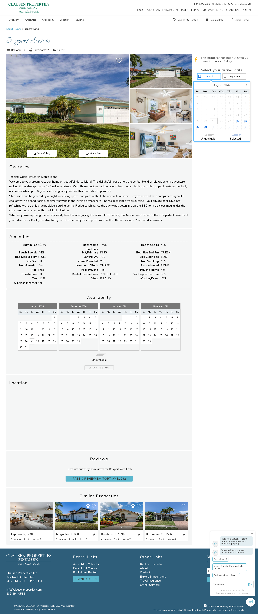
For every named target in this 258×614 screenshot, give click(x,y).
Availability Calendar (86, 564)
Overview (14, 19)
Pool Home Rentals (85, 572)
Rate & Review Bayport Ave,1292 (99, 478)
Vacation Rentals (159, 10)
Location (64, 19)
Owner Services (150, 585)
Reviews (80, 19)
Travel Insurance (150, 580)
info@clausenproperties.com (24, 589)
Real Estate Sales (151, 564)
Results (13, 28)
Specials (182, 10)
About (144, 568)
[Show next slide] (52, 516)
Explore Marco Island (206, 10)
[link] (31, 521)
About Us (232, 10)
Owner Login (86, 579)
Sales (247, 10)
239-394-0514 (15, 593)
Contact (145, 572)
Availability (48, 19)
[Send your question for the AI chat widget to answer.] (250, 584)
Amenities (30, 19)
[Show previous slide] (11, 516)
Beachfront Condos (85, 568)
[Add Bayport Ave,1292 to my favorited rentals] (119, 60)
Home (141, 10)
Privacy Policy (48, 609)
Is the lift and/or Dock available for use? (228, 567)
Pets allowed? (220, 559)
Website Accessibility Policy (27, 609)
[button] (31, 527)
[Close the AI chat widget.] (252, 533)
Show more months (99, 367)
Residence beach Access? (226, 575)
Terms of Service (230, 610)
